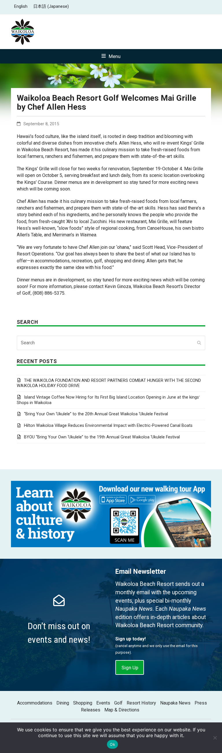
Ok (112, 744)
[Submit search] (199, 343)
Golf (118, 703)
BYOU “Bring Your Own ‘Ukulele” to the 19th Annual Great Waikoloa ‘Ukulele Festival (102, 437)
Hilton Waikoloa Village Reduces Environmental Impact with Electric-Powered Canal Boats (108, 425)
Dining (62, 703)
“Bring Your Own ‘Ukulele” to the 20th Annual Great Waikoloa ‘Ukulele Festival (96, 414)
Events (103, 703)
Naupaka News (175, 703)
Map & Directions (121, 710)
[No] (215, 738)
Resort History (141, 703)
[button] (111, 56)
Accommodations (34, 703)
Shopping (82, 703)
